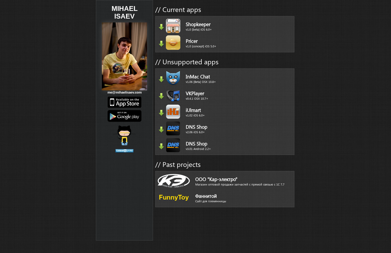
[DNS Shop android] (161, 146)
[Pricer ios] (161, 43)
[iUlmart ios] (161, 112)
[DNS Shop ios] (161, 129)
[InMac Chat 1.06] (161, 79)
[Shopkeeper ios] (161, 27)
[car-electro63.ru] (174, 180)
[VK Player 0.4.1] (161, 96)
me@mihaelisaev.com (124, 92)
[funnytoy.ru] (174, 197)
